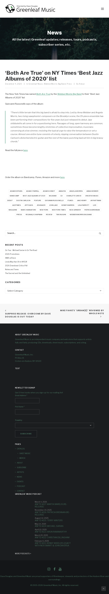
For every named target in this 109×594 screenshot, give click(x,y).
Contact (21, 491)
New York (44, 210)
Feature (37, 200)
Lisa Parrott (83, 205)
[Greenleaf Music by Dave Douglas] (30, 9)
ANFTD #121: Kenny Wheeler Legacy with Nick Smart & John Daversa (53, 544)
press (19, 215)
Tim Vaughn (61, 215)
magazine (13, 210)
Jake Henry (82, 200)
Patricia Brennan (92, 210)
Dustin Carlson (23, 200)
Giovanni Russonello (54, 200)
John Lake (53, 205)
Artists (20, 472)
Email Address (21, 396)
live (94, 205)
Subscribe (21, 467)
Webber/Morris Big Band (55, 84)
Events (20, 481)
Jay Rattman (95, 200)
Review (49, 215)
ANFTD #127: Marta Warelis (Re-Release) (51, 505)
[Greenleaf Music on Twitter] (54, 570)
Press (69, 84)
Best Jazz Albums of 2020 (34, 196)
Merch (22, 458)
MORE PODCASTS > (23, 554)
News (19, 477)
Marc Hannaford (28, 210)
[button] (102, 9)
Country (18, 420)
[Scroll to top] (103, 588)
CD (61, 196)
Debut (10, 200)
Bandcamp (14, 196)
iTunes (70, 200)
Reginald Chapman (34, 215)
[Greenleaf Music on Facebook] (48, 570)
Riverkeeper (59, 576)
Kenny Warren (67, 205)
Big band (53, 196)
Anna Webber (92, 191)
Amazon (62, 191)
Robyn (82, 84)
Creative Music (91, 196)
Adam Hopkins (16, 191)
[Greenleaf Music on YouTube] (60, 570)
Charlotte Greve (73, 196)
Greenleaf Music (36, 84)
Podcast (21, 486)
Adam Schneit (49, 191)
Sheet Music (24, 453)
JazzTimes (16, 205)
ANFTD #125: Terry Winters (49, 520)
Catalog (21, 449)
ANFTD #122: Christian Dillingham (52, 537)
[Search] (54, 233)
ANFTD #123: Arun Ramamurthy (51, 531)
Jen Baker (41, 205)
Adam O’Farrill (32, 191)
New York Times (59, 210)
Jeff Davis (29, 205)
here (25, 150)
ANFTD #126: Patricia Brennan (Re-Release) (52, 513)
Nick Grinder (75, 210)
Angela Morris (76, 191)
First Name (20, 407)
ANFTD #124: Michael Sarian (49, 526)
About (20, 463)
